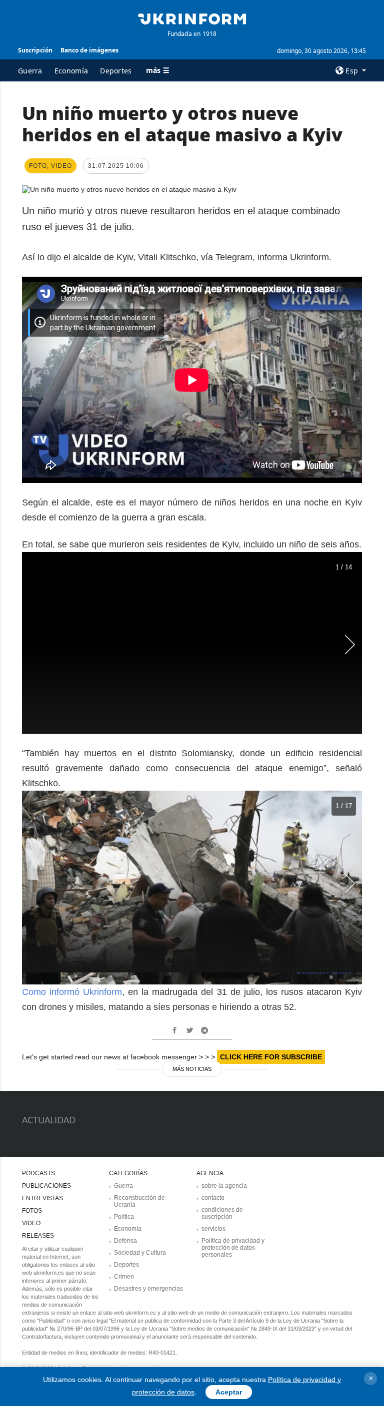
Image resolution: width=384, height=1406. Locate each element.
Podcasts (38, 1173)
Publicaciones (46, 1185)
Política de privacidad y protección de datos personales (233, 1247)
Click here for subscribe (271, 1057)
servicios (214, 1228)
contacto (213, 1197)
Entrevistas (42, 1198)
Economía (71, 70)
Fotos (32, 1210)
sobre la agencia (224, 1185)
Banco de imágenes (89, 50)
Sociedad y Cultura (140, 1252)
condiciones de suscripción (222, 1213)
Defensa (125, 1240)
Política (124, 1216)
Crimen (124, 1276)
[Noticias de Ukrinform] (192, 17)
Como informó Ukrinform (72, 992)
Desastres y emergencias (148, 1288)
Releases (38, 1235)
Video (31, 1223)
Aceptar (229, 1392)
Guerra (30, 70)
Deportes (116, 70)
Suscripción (35, 50)
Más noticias (192, 1069)
